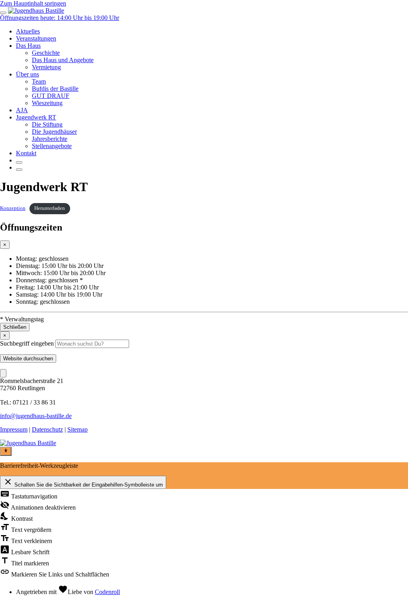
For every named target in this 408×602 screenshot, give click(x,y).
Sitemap (77, 429)
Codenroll (107, 591)
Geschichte (46, 52)
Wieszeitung (47, 103)
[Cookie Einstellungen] (3, 373)
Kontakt (26, 153)
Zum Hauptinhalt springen (33, 3)
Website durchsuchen (28, 359)
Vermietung (46, 67)
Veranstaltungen (36, 38)
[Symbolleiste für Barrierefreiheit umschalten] (6, 451)
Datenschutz (47, 429)
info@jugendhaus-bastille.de (36, 415)
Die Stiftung (47, 124)
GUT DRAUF (50, 95)
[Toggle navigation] (3, 13)
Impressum (13, 429)
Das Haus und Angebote (63, 60)
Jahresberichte (49, 138)
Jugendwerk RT (36, 117)
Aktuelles (28, 31)
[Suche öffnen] (19, 162)
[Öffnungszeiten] (19, 169)
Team (39, 81)
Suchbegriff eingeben (27, 343)
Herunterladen (49, 208)
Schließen (14, 327)
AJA (22, 110)
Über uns (27, 74)
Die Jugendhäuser (54, 131)
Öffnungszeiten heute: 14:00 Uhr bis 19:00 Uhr (59, 17)
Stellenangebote (52, 146)
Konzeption (13, 208)
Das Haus (28, 45)
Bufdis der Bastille (55, 88)
